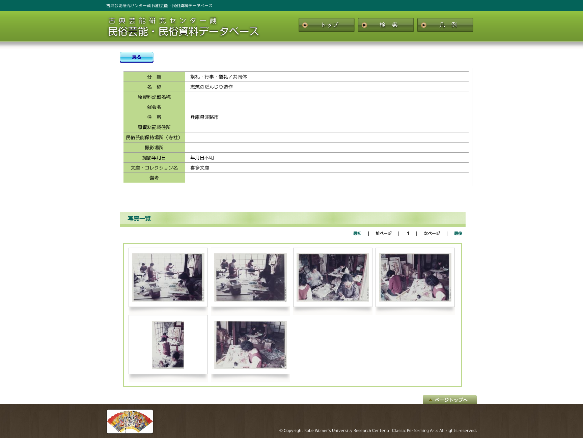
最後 (458, 233)
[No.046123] (415, 300)
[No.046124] (168, 367)
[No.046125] (250, 367)
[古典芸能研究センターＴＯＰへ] (130, 432)
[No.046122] (333, 300)
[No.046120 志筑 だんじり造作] (168, 300)
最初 (357, 233)
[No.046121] (250, 300)
